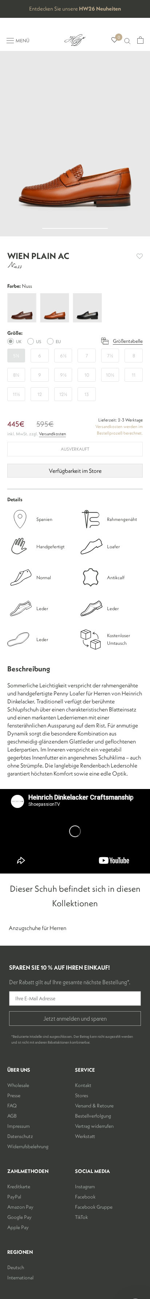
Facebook (85, 1196)
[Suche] (127, 40)
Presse (13, 1095)
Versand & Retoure (94, 1105)
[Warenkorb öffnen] (140, 40)
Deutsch (15, 1267)
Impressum (18, 1126)
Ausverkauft (75, 449)
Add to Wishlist (140, 256)
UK (18, 341)
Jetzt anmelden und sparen (75, 1018)
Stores (81, 1095)
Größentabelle (128, 341)
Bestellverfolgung (93, 1115)
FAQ (12, 1105)
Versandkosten (52, 433)
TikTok (81, 1217)
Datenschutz (20, 1136)
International (20, 1277)
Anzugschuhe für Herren (37, 927)
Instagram (85, 1186)
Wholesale (18, 1085)
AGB (12, 1115)
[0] (114, 40)
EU (58, 341)
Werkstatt (85, 1136)
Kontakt (83, 1085)
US (38, 341)
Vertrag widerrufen (94, 1126)
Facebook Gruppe (93, 1207)
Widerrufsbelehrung (27, 1146)
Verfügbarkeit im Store (75, 470)
